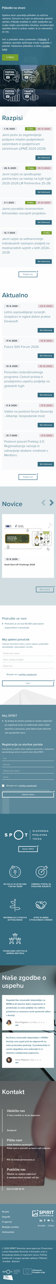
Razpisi (12, 118)
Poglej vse (28, 274)
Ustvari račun (28, 794)
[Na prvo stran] (43, 1213)
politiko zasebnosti (28, 674)
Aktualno (15, 295)
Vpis (28, 683)
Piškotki (42, 39)
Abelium (16, 1261)
